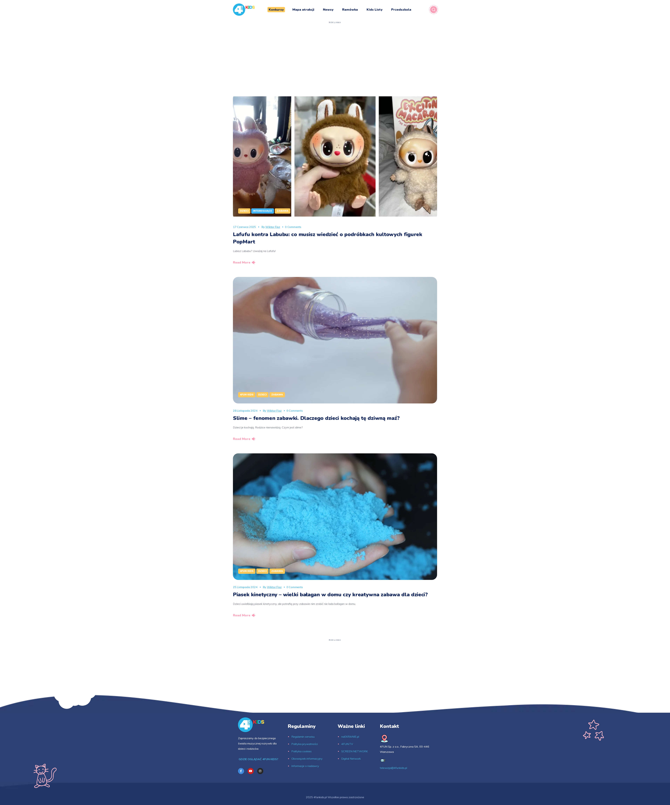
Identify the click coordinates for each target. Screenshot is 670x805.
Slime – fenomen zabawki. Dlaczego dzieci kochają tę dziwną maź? (316, 418)
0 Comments (293, 227)
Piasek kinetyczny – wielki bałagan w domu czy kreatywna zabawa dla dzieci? (330, 594)
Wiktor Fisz (272, 227)
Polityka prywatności (304, 744)
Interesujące (262, 211)
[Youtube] (251, 771)
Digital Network (351, 758)
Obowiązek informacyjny (307, 758)
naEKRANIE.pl (350, 736)
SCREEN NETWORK (354, 751)
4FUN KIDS (247, 394)
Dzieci (244, 211)
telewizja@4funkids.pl (393, 768)
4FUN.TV (347, 744)
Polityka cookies (301, 751)
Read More (241, 262)
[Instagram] (260, 771)
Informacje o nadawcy (305, 766)
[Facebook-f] (241, 771)
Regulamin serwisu (303, 736)
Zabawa (282, 211)
